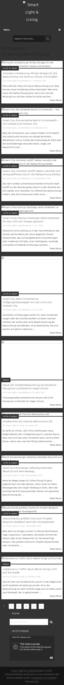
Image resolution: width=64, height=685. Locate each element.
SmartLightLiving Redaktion (18, 81)
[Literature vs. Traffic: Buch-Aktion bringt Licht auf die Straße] (32, 560)
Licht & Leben (10, 68)
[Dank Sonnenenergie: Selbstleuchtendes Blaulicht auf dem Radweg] (32, 459)
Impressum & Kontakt (44, 678)
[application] (32, 648)
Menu (7, 29)
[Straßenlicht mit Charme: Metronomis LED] (32, 415)
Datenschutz (32, 681)
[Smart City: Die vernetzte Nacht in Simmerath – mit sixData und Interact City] (32, 112)
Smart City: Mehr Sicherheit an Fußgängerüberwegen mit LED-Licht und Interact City (27, 302)
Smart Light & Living (15, 425)
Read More (55, 100)
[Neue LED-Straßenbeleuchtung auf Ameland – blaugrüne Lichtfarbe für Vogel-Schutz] (32, 360)
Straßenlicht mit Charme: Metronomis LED (28, 421)
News (6, 380)
